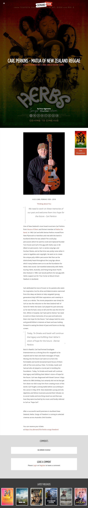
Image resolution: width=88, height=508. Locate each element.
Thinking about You (44, 204)
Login (35, 465)
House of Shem (32, 229)
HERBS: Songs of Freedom (50, 65)
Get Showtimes (80, 151)
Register (42, 465)
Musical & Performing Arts (32, 65)
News (62, 65)
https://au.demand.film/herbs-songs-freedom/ (42, 429)
